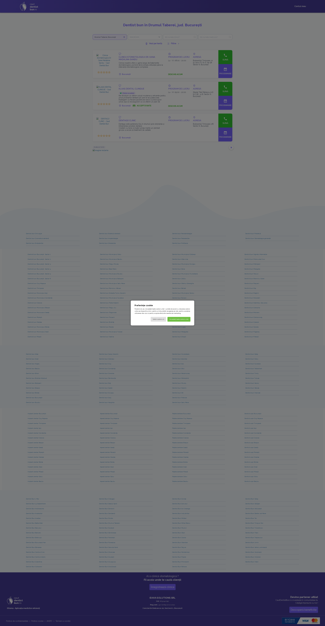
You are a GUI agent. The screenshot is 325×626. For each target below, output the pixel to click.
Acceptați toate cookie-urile (178, 319)
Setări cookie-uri (158, 319)
